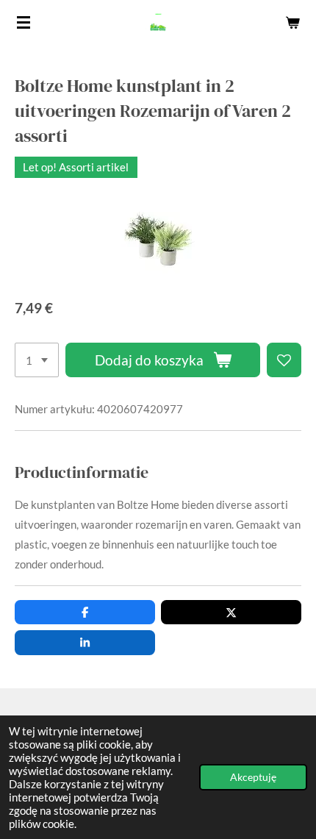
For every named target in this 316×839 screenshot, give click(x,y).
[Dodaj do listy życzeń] (284, 360)
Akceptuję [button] (253, 777)
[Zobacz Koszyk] (292, 22)
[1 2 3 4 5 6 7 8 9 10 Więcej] (37, 360)
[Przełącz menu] (23, 22)
